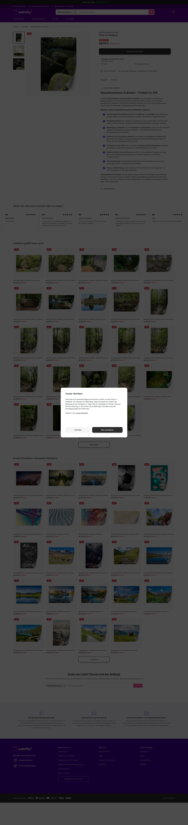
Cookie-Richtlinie (81, 413)
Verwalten (78, 430)
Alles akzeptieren (107, 430)
